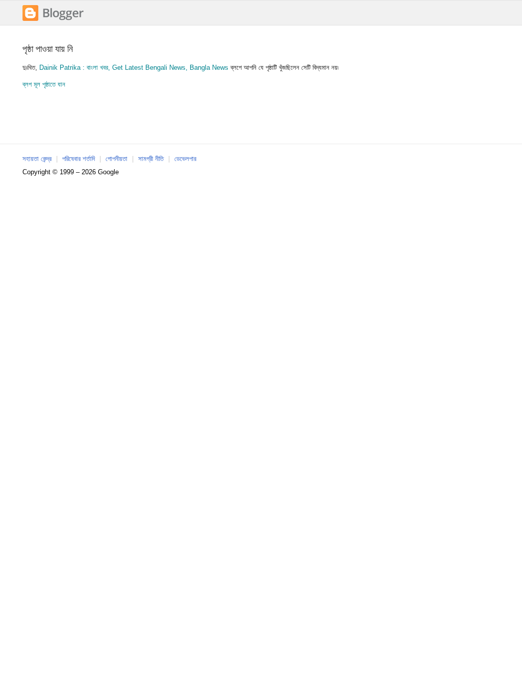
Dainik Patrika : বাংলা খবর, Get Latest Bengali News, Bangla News (134, 67)
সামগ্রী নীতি (151, 159)
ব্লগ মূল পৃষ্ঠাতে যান (43, 84)
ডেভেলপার (185, 159)
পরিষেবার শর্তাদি (78, 159)
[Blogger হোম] (53, 19)
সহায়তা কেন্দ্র (36, 159)
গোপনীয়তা (116, 159)
